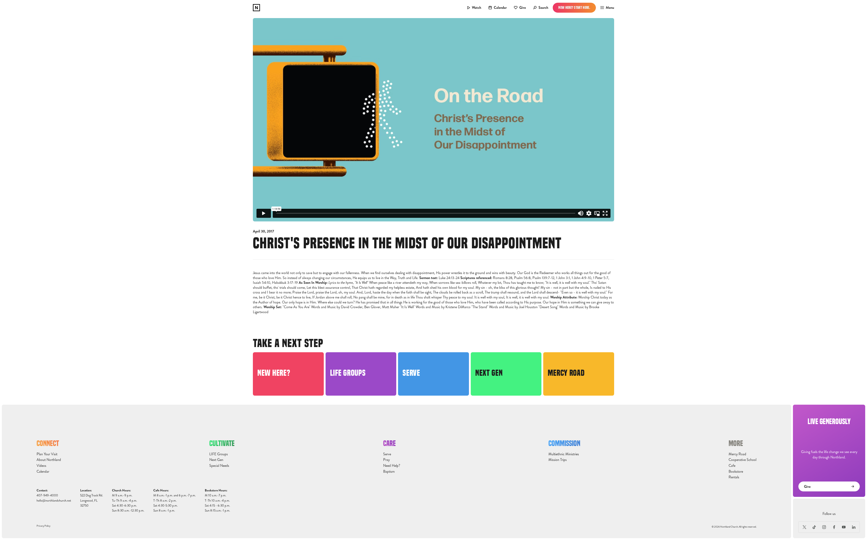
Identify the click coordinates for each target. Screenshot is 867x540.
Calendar (43, 471)
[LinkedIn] (854, 527)
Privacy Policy (43, 526)
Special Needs (219, 465)
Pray (386, 459)
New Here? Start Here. (574, 7)
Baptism (389, 471)
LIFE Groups (218, 454)
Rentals (734, 477)
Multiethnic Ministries (563, 454)
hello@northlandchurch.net (54, 500)
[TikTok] (814, 527)
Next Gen (216, 459)
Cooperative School (742, 459)
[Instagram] (824, 527)
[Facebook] (834, 527)
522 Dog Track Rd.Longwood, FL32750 (91, 500)
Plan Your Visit (47, 454)
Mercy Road (737, 454)
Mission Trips (557, 459)
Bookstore (736, 471)
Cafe (732, 465)
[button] (606, 7)
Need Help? (391, 465)
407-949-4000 (47, 495)
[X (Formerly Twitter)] (804, 527)
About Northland (49, 459)
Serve (387, 454)
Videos (41, 465)
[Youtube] (844, 527)
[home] (256, 7)
